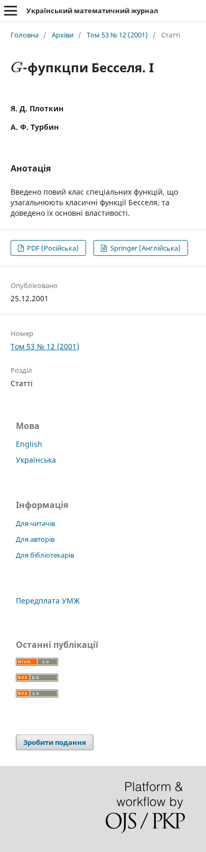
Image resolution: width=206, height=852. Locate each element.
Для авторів (35, 539)
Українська (36, 460)
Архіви (62, 35)
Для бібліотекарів (45, 555)
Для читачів (35, 523)
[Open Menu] (10, 10)
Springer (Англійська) (145, 248)
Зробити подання (54, 742)
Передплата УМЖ (48, 601)
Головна (25, 35)
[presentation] (17, 67)
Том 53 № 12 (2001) (117, 35)
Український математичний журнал (92, 10)
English (29, 444)
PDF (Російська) (52, 248)
